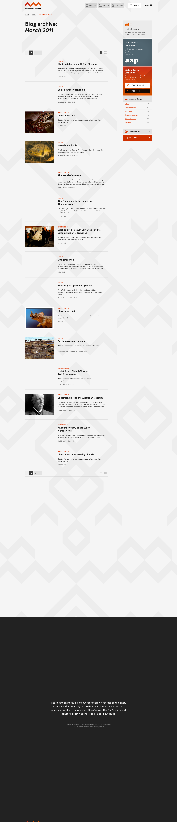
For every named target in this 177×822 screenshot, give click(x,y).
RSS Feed (135, 91)
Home (27, 14)
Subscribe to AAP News (132, 44)
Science (60, 61)
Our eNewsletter (138, 85)
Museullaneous (63, 113)
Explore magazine (137, 115)
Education (137, 111)
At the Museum (63, 227)
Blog (34, 14)
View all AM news (135, 138)
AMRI (137, 104)
